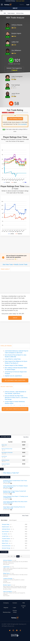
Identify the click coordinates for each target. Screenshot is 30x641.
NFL (12, 556)
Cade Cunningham (6, 464)
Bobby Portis (5, 543)
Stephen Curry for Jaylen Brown (13, 375)
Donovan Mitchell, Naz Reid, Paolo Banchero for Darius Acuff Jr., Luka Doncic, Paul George (16, 397)
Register (6, 607)
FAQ (23, 602)
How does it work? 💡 (11, 259)
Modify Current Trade (20, 264)
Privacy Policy (15, 611)
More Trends (25, 515)
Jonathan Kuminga (7, 578)
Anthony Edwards (5, 460)
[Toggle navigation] (2, 4)
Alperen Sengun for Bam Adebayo (14, 365)
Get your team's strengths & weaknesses (15, 409)
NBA (1, 10)
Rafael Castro (6, 573)
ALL (9, 556)
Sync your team (20, 1)
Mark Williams (5, 541)
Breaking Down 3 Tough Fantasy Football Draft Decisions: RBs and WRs (14, 492)
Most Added (4, 520)
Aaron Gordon (5, 531)
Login (27, 4)
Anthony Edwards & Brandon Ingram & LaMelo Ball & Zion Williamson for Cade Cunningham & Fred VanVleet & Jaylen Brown (20, 13)
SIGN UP (14, 70)
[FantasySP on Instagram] (13, 630)
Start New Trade (8, 264)
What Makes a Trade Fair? (11, 473)
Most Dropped (12, 520)
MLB (15, 556)
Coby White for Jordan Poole (12, 359)
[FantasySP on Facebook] (17, 630)
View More (25, 437)
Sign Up (15, 8)
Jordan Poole (5, 536)
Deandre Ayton (5, 526)
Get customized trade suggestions (15, 380)
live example (22, 124)
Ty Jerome (4, 533)
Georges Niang (5, 524)
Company (6, 602)
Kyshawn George (6, 548)
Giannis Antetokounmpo (7, 448)
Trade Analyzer (11, 13)
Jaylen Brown (6, 566)
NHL (21, 556)
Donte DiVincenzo (6, 545)
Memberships (6, 612)
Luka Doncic (4, 456)
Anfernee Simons (6, 529)
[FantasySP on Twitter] (10, 630)
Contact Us (23, 606)
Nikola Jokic (4, 444)
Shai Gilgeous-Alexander (7, 452)
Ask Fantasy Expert (15, 118)
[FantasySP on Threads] (20, 630)
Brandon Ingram (7, 585)
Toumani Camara (6, 538)
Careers (15, 602)
